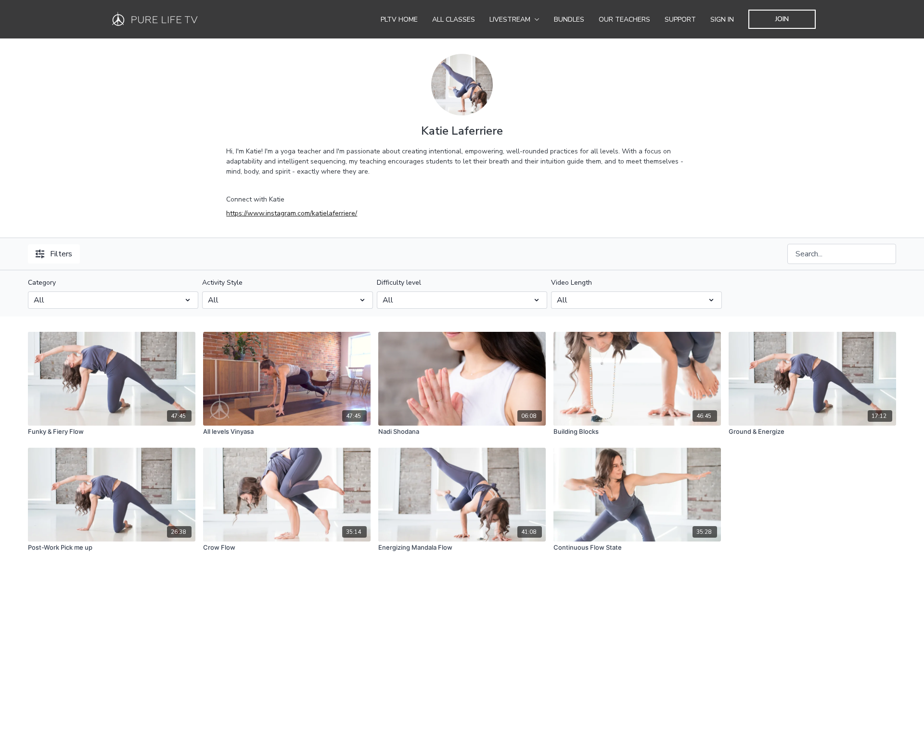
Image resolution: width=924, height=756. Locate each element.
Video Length (571, 282)
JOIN (782, 19)
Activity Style (222, 282)
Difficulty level (399, 282)
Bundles (569, 19)
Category (42, 282)
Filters (61, 254)
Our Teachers (624, 19)
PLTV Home (399, 19)
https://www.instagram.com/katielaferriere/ (291, 213)
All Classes (453, 19)
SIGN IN (722, 19)
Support (680, 19)
